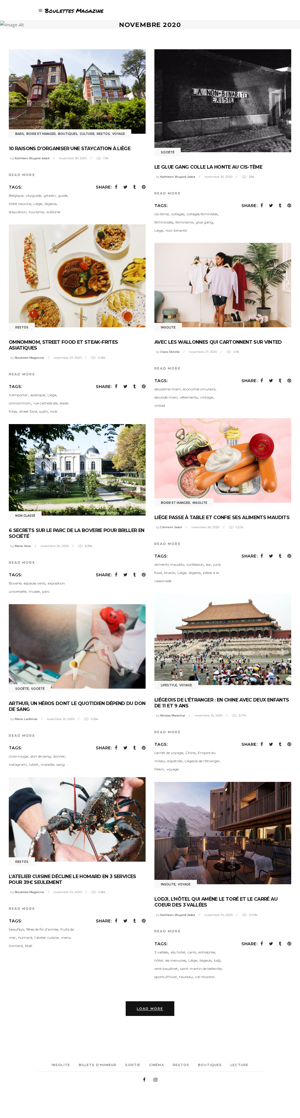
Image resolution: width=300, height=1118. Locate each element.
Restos (103, 134)
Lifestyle (169, 685)
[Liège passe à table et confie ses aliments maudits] (222, 460)
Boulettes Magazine (29, 358)
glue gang (204, 222)
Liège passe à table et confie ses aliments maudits (221, 517)
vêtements (189, 397)
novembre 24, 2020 (68, 892)
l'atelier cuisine (46, 937)
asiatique (37, 395)
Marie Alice (23, 546)
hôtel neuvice (20, 203)
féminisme (184, 222)
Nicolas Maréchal (172, 715)
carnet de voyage (168, 753)
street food (28, 411)
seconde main (166, 397)
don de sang (40, 756)
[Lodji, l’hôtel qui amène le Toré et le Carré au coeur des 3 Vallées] (222, 833)
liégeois (51, 203)
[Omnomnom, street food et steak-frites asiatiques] (77, 275)
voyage (172, 769)
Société (167, 152)
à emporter (18, 395)
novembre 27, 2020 (67, 358)
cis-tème (161, 214)
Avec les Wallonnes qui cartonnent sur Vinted (218, 342)
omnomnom (20, 403)
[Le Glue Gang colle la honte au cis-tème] (222, 100)
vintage (206, 397)
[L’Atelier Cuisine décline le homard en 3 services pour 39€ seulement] (77, 819)
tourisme (36, 212)
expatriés (174, 761)
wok (53, 411)
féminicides (163, 222)
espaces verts (34, 583)
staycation (17, 212)
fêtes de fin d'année (42, 929)
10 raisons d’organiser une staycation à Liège (69, 148)
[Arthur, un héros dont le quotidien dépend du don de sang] (77, 646)
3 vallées (161, 952)
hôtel (158, 960)
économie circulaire (199, 389)
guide (62, 195)
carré (192, 952)
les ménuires (175, 960)
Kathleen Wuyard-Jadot (32, 158)
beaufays (16, 929)
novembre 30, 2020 (73, 158)
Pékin (159, 769)
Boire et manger (41, 134)
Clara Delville (170, 352)
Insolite (168, 327)
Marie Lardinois (26, 719)
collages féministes (202, 214)
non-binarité (176, 230)
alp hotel (178, 952)
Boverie (15, 583)
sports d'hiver (165, 977)
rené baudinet (166, 968)
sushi (43, 411)
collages (177, 214)
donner (59, 756)
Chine (190, 753)
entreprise (206, 952)
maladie (47, 764)
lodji (217, 960)
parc (46, 591)
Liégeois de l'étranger (202, 761)
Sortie (132, 1065)
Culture (87, 134)
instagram (18, 764)
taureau (186, 977)
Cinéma (156, 1065)
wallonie (53, 212)
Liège (37, 203)
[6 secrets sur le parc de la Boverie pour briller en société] (77, 469)
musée (34, 591)
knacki (169, 572)
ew (208, 564)
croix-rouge (18, 756)
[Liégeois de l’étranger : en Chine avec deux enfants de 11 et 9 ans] (222, 639)
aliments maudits (169, 564)
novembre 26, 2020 (205, 527)
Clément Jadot (171, 527)
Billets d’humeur (98, 1065)
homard (25, 937)
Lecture (239, 1065)
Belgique (16, 195)
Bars (19, 134)
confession (195, 564)
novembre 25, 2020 (208, 715)
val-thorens (204, 977)
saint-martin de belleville (200, 968)
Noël (28, 945)
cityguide (33, 195)
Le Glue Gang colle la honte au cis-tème (208, 167)
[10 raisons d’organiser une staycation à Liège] (77, 91)
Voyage (118, 134)
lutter (33, 764)
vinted (159, 405)
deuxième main (167, 389)
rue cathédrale (45, 403)
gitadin (50, 195)
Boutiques (67, 134)
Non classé (25, 516)
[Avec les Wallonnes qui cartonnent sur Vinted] (222, 285)
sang (61, 764)
